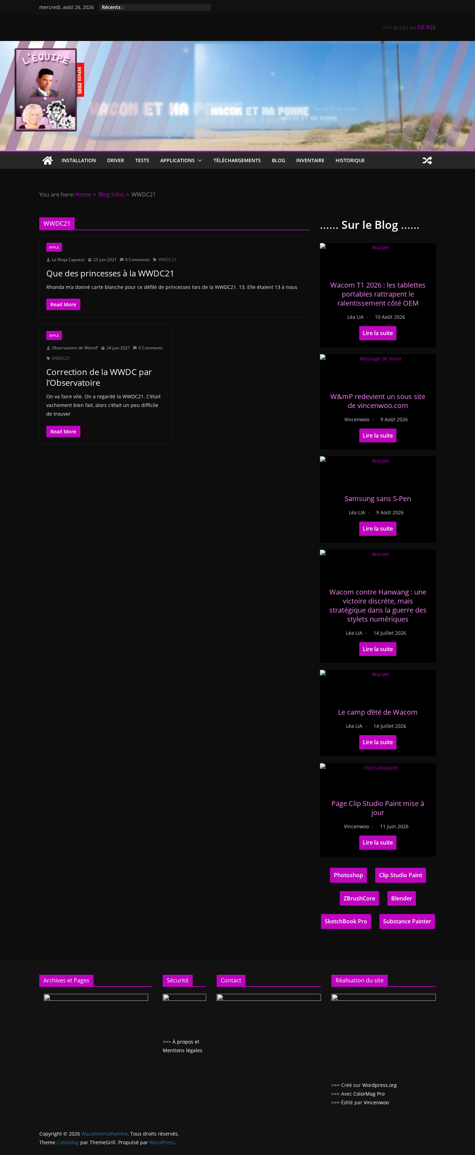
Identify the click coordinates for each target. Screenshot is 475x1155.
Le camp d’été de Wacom (378, 712)
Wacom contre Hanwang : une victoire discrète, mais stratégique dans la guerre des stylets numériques (378, 605)
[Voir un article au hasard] (427, 160)
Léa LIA (355, 317)
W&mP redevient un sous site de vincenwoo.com (377, 401)
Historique (350, 160)
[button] (198, 160)
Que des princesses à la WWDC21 (110, 273)
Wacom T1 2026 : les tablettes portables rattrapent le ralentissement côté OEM (378, 294)
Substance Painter (407, 921)
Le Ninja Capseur (68, 260)
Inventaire (310, 160)
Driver (115, 160)
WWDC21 (167, 260)
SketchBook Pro (346, 921)
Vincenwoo (356, 419)
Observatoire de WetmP (75, 348)
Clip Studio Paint (400, 875)
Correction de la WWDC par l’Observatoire (99, 377)
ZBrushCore (359, 898)
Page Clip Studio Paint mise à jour (377, 808)
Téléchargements (237, 160)
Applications (177, 160)
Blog (278, 160)
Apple (54, 247)
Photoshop (348, 875)
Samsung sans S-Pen (378, 498)
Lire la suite (378, 333)
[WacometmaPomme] (47, 160)
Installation (79, 160)
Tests (142, 160)
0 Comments (137, 260)
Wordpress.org (379, 1085)
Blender (401, 898)
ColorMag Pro (369, 1093)
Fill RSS (427, 27)
